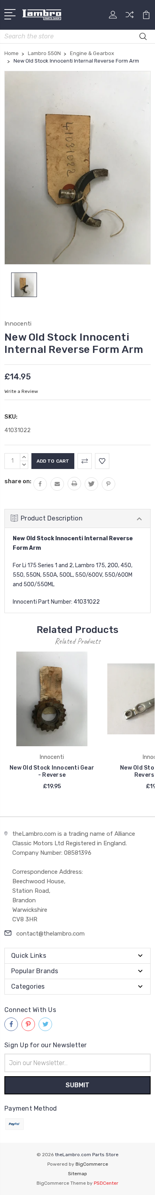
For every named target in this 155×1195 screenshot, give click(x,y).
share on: (17, 481)
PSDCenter (106, 1183)
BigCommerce (92, 1164)
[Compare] (129, 17)
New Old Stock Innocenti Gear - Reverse (52, 771)
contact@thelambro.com (50, 933)
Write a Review (21, 391)
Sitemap (77, 1173)
